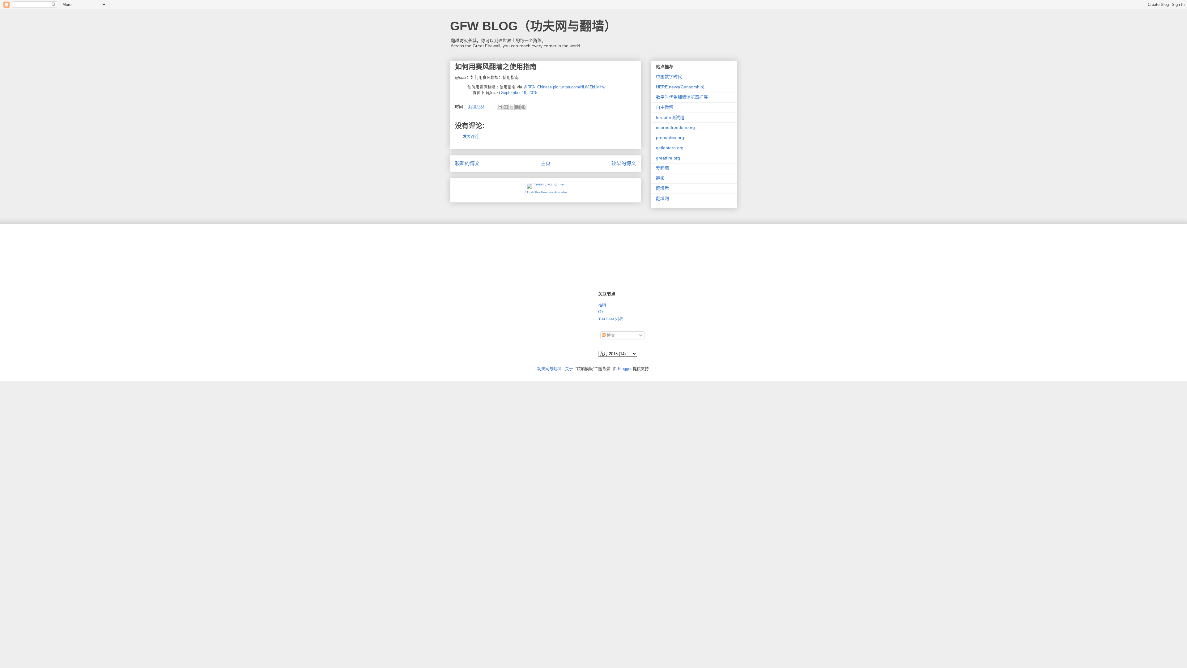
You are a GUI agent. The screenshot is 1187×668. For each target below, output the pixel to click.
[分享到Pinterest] (523, 107)
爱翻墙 (662, 168)
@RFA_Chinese (537, 87)
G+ (601, 311)
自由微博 (664, 107)
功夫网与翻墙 (549, 368)
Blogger (625, 368)
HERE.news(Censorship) (680, 86)
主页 (546, 163)
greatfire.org (668, 157)
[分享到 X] (511, 107)
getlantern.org (669, 147)
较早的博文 (623, 163)
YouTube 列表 (610, 318)
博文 (610, 335)
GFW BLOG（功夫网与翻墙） (533, 26)
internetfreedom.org (675, 127)
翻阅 (660, 178)
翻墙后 (662, 188)
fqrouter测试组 (670, 117)
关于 (569, 368)
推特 (602, 305)
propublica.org (670, 137)
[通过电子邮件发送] (500, 107)
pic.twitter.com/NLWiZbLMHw (579, 87)
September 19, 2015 (519, 92)
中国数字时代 (669, 76)
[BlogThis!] (506, 107)
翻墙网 (662, 198)
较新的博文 (467, 163)
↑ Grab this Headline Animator (546, 192)
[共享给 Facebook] (517, 107)
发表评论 (471, 136)
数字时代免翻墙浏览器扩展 (682, 97)
